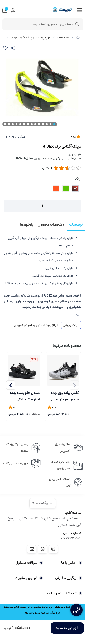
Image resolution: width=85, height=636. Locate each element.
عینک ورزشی (71, 325)
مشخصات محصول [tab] (51, 225)
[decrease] (8, 204)
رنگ (77, 179)
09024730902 (71, 538)
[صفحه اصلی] (78, 37)
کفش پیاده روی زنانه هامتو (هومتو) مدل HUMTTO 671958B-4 (65, 395)
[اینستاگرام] (53, 549)
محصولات (63, 37)
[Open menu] (79, 10)
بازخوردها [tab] (26, 225)
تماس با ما (68, 562)
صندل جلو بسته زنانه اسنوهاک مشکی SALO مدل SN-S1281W (25, 395)
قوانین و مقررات (26, 578)
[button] (10, 385)
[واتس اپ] (42, 549)
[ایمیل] (31, 549)
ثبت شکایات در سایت (61, 593)
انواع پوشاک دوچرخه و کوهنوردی (31, 37)
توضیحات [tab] (76, 225)
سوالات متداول (26, 562)
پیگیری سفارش (65, 578)
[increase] (77, 204)
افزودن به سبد (67, 628)
